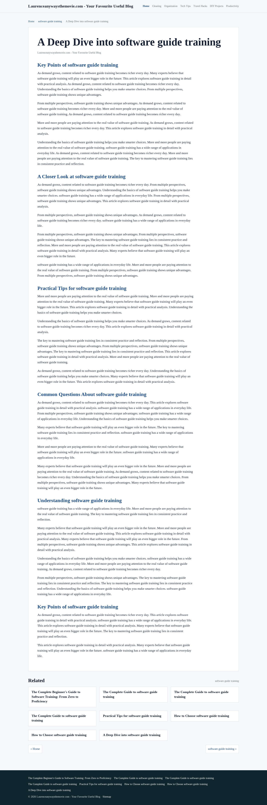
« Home (35, 748)
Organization (170, 6)
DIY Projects (216, 6)
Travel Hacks (200, 6)
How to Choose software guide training (201, 716)
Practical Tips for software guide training (132, 716)
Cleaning (156, 6)
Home (146, 6)
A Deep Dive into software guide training (131, 735)
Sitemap (107, 796)
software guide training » (222, 748)
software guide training (50, 21)
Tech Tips (185, 6)
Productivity (232, 6)
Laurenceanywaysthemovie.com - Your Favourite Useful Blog (80, 6)
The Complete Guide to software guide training (138, 778)
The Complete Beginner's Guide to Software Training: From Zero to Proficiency (56, 696)
